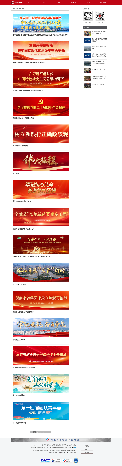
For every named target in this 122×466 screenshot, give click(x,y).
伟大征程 (16, 173)
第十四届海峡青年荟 (19, 423)
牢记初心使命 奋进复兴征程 (22, 201)
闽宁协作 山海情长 (19, 395)
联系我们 (87, 452)
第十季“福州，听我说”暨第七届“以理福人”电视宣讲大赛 (31, 256)
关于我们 (87, 446)
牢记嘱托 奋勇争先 (19, 340)
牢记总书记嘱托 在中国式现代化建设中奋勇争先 (29, 62)
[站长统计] (74, 447)
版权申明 (87, 449)
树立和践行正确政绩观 (20, 146)
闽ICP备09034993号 (54, 453)
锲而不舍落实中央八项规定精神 (23, 312)
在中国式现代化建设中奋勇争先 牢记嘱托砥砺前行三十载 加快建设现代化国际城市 (40, 35)
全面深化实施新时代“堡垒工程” (23, 229)
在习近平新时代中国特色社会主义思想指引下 (28, 90)
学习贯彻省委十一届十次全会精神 (24, 367)
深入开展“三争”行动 (19, 284)
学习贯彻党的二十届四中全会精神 (24, 118)
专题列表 (21, 8)
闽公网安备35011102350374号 (68, 453)
